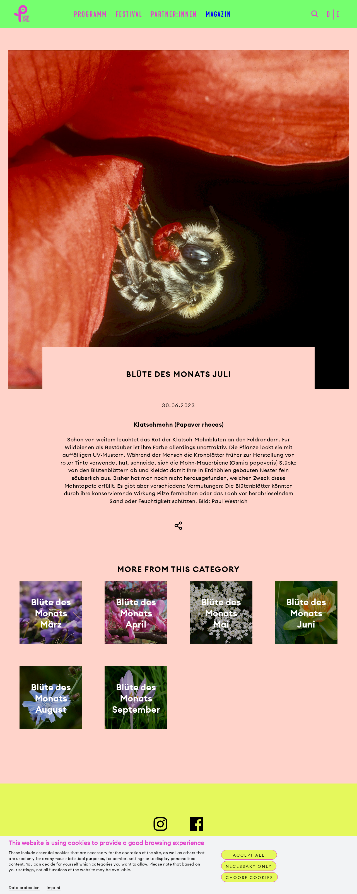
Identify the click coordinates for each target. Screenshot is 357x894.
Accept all (249, 855)
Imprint (54, 887)
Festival (129, 14)
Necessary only (249, 866)
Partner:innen (174, 14)
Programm (90, 14)
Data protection (24, 887)
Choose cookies (249, 877)
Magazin (218, 14)
